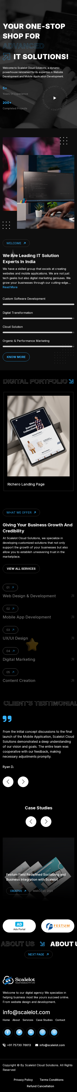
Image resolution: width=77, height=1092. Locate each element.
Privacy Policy (23, 1079)
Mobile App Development (27, 617)
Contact (60, 1019)
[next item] (23, 781)
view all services (21, 568)
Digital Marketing (19, 659)
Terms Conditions (51, 1079)
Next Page (36, 954)
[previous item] (8, 781)
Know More (16, 357)
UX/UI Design (15, 638)
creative (16, 890)
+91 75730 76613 (19, 1045)
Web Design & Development (29, 596)
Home (6, 1019)
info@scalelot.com (26, 1012)
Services (28, 1019)
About (16, 1019)
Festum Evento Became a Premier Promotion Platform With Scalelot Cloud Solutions (36, 874)
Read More (10, 287)
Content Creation (19, 680)
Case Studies (44, 1019)
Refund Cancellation (40, 1086)
